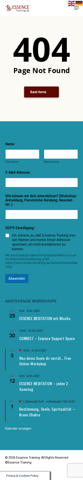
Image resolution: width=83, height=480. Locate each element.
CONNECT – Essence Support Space (47, 338)
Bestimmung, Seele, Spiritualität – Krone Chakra (47, 411)
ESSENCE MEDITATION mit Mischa (45, 318)
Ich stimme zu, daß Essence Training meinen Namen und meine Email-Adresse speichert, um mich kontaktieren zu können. (44, 242)
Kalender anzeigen (18, 428)
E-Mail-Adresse (18, 172)
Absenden (16, 278)
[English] (71, 3)
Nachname (51, 162)
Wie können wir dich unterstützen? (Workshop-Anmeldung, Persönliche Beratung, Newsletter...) (41, 200)
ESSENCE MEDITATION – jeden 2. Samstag (44, 386)
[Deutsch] (79, 3)
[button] (76, 8)
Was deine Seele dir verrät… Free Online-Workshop (45, 361)
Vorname (11, 162)
